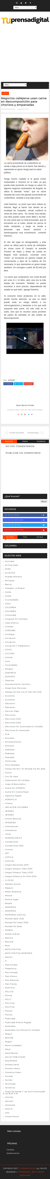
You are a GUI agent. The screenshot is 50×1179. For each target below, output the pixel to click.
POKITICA (10, 988)
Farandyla (9, 757)
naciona (9, 938)
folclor (8, 773)
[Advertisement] (25, 53)
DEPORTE (10, 677)
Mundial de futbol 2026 (16, 923)
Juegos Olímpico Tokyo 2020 (19, 872)
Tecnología (10, 1084)
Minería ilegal (11, 899)
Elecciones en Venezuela (17, 730)
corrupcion (10, 638)
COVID (8, 650)
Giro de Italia (11, 777)
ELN (7, 734)
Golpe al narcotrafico (15, 784)
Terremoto (10, 1088)
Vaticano (9, 1101)
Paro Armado (11, 972)
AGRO (8, 569)
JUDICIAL (10, 861)
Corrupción (10, 642)
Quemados (10, 1026)
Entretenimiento (13, 742)
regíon (8, 1042)
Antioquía (9, 581)
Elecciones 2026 (13, 723)
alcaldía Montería (13, 577)
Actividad (9, 561)
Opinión (9, 957)
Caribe (8, 596)
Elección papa (12, 711)
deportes (9, 680)
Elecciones (10, 715)
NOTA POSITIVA (13, 949)
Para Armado (11, 965)
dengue (9, 669)
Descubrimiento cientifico (18, 684)
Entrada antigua (33, 433)
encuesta (9, 738)
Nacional (9, 942)
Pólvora (8, 1015)
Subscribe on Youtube (14, 530)
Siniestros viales (13, 1072)
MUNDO (9, 930)
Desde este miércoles (15, 688)
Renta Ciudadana (13, 1045)
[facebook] (30, 3)
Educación (10, 707)
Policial (8, 995)
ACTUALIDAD (11, 565)
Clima (8, 604)
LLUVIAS (9, 880)
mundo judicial (12, 934)
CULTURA (9, 654)
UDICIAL (9, 1097)
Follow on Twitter (12, 525)
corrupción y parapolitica (17, 646)
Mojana (8, 903)
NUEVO (10, 537)
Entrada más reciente (17, 433)
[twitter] (26, 3)
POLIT (8, 999)
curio (7, 661)
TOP (25, 537)
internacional (11, 826)
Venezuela (10, 1105)
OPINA (40, 537)
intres (8, 834)
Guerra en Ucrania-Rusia (17, 792)
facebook (9, 384)
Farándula (10, 753)
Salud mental (11, 1053)
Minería (8, 896)
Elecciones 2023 (13, 719)
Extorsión (9, 746)
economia (10, 696)
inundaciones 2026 (14, 846)
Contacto (10, 1150)
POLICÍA (9, 992)
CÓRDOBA (10, 630)
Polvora (8, 1011)
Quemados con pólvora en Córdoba (22, 1030)
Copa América (12, 623)
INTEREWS (10, 823)
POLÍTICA (10, 1007)
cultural (9, 657)
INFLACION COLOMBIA (16, 807)
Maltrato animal (13, 884)
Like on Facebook (12, 515)
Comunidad (10, 615)
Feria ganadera (12, 765)
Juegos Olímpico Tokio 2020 (19, 869)
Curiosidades (11, 665)
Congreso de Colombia (16, 619)
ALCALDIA (10, 573)
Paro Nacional (12, 980)
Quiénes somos (13, 1153)
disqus (25, 441)
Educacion (10, 703)
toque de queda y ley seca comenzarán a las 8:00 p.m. (24, 1093)
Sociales (9, 1076)
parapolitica (11, 969)
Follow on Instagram (13, 520)
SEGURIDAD (11, 1061)
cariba (8, 592)
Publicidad (10, 1019)
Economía (10, 700)
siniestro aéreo (12, 1068)
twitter (19, 384)
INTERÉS (5, 93)
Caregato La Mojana (15, 588)
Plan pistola (11, 984)
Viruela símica (12, 1117)
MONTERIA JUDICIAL (15, 915)
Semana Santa (12, 1065)
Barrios (8, 584)
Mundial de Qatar (13, 926)
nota (7, 946)
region (8, 1034)
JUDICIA (9, 857)
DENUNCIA (10, 673)
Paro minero (11, 976)
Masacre (9, 888)
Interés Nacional (13, 819)
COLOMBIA (10, 607)
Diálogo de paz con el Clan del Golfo (23, 692)
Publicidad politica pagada (18, 1022)
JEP (7, 853)
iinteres (9, 803)
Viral (7, 1113)
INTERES (9, 811)
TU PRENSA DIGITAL (27, 1168)
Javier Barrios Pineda (8, 109)
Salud (7, 1049)
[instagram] (16, 3)
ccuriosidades (12, 600)
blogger (9, 441)
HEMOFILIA (11, 799)
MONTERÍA (10, 911)
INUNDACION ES (13, 838)
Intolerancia (11, 830)
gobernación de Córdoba (17, 780)
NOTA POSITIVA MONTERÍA (18, 953)
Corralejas (10, 634)
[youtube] (21, 3)
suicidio (9, 1080)
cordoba (9, 627)
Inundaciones (11, 842)
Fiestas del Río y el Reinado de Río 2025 (25, 769)
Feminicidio (10, 761)
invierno (9, 850)
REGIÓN (9, 1038)
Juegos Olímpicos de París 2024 (21, 876)
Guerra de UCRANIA (15, 788)
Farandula (10, 750)
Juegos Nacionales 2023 (17, 865)
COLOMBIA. (11, 611)
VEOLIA (9, 1109)
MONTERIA (10, 907)
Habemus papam (13, 796)
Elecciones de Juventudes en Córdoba (24, 727)
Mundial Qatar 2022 (14, 919)
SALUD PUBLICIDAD (15, 1057)
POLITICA (10, 1003)
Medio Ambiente (13, 892)
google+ (29, 384)
